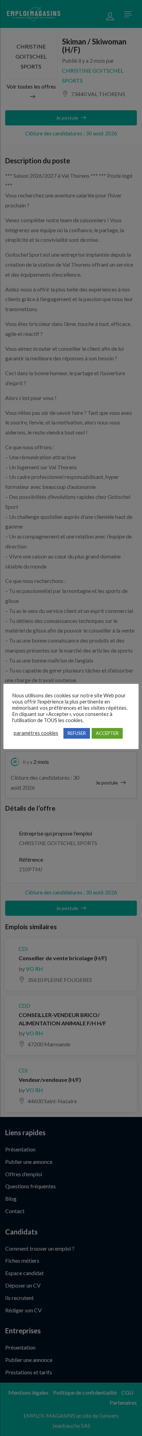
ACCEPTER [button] (107, 733)
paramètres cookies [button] (36, 733)
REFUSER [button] (77, 733)
